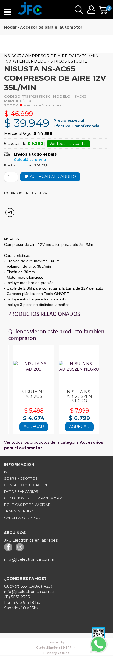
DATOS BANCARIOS (21, 492)
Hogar (10, 27)
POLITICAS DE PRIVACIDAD (27, 505)
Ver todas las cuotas (68, 143)
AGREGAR (34, 426)
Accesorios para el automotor (51, 27)
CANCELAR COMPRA (22, 518)
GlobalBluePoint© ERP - (56, 645)
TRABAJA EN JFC (18, 511)
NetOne (56, 653)
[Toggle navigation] (7, 12)
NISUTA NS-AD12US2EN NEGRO (79, 396)
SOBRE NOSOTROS (21, 478)
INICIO (9, 472)
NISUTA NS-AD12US (33, 394)
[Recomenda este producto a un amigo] (9, 212)
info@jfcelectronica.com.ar (29, 559)
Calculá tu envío (30, 159)
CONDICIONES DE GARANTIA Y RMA (34, 498)
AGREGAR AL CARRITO (52, 176)
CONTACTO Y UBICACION (25, 485)
